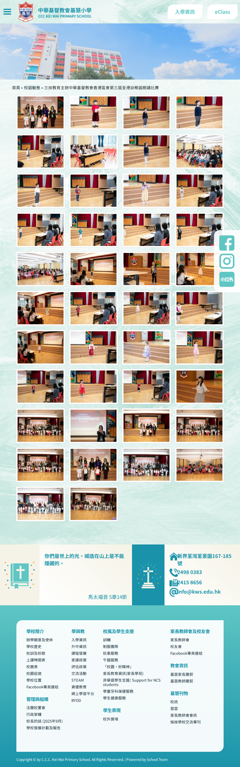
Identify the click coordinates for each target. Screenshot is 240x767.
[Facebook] (227, 243)
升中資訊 (79, 646)
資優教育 (79, 687)
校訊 (174, 702)
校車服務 (110, 653)
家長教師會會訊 (183, 715)
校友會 (176, 646)
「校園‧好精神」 (118, 666)
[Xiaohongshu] (227, 279)
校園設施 (34, 673)
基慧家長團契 (181, 674)
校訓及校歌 (35, 653)
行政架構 (34, 714)
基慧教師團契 (181, 681)
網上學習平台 (82, 693)
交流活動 (79, 673)
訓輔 (107, 640)
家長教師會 (179, 640)
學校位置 (34, 680)
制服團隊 (110, 646)
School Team (157, 759)
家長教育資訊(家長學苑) (123, 673)
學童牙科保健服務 (118, 691)
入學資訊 (79, 640)
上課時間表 (35, 660)
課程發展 (79, 653)
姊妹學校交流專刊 (185, 722)
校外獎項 (110, 719)
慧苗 (174, 708)
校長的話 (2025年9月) (44, 721)
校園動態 (32, 87)
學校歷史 (34, 646)
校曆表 (32, 666)
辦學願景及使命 (39, 640)
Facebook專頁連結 (42, 687)
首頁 (16, 87)
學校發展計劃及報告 (43, 727)
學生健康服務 (114, 698)
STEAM (77, 680)
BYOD (76, 700)
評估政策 (79, 666)
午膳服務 (110, 660)
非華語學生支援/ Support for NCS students (132, 682)
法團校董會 (35, 708)
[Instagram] (227, 261)
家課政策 (79, 660)
